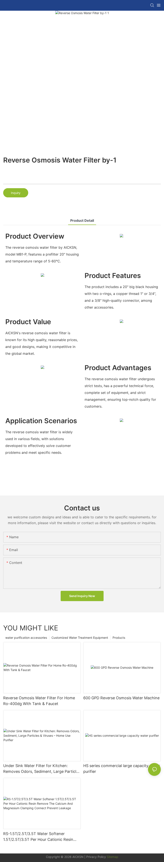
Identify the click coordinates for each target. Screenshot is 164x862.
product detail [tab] (82, 220)
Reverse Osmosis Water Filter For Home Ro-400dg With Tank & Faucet (39, 701)
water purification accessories (26, 637)
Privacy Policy (96, 857)
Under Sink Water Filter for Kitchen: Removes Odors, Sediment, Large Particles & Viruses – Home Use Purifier (41, 768)
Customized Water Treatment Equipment (79, 637)
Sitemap (112, 857)
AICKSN (77, 857)
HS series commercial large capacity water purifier (121, 768)
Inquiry (15, 193)
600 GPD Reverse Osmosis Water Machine (121, 698)
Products (119, 637)
